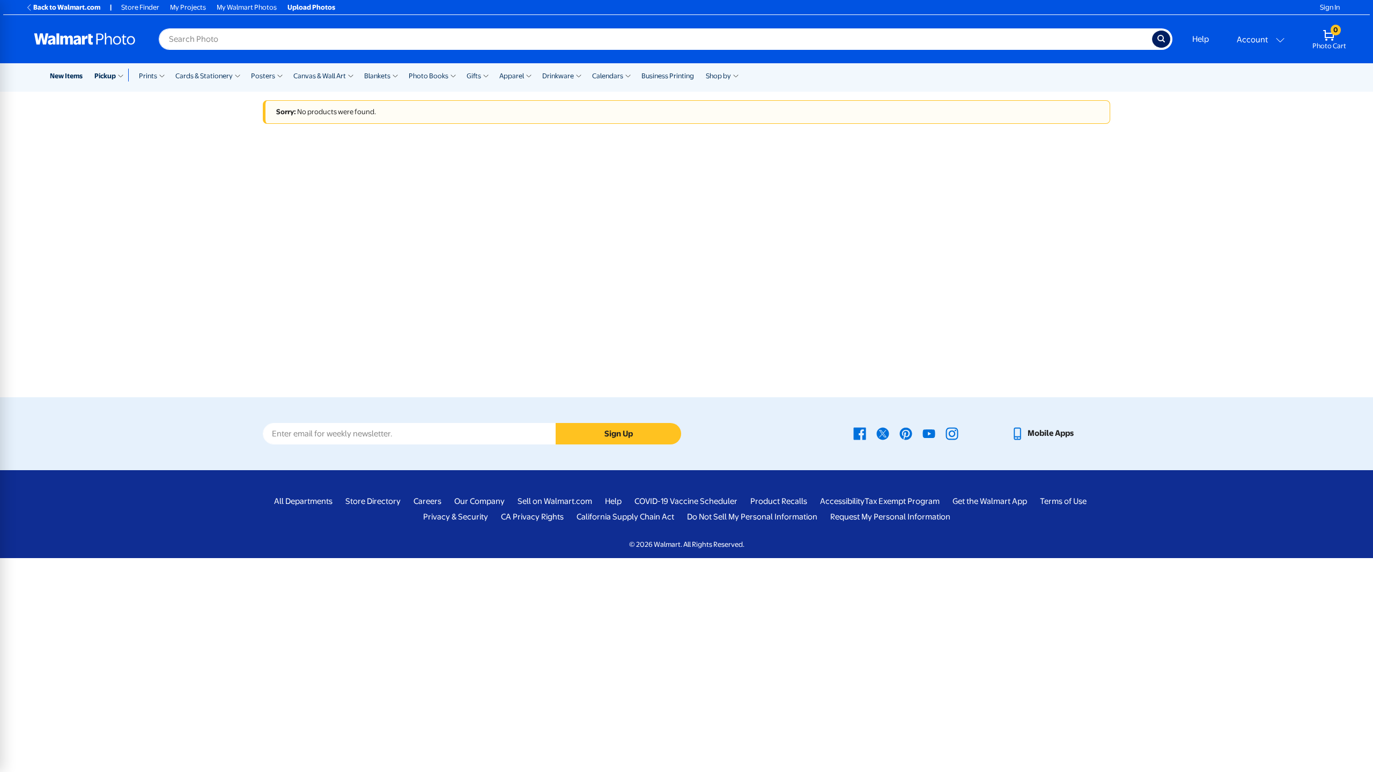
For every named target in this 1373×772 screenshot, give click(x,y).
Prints (148, 76)
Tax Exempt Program (902, 501)
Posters (263, 76)
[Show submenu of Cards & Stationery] (237, 75)
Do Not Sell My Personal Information (752, 517)
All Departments (303, 501)
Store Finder (140, 7)
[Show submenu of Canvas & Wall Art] (351, 75)
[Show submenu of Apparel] (529, 75)
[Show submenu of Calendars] (628, 75)
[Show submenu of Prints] (162, 75)
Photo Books (428, 76)
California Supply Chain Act (625, 517)
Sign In (1330, 7)
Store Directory (373, 501)
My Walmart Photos (247, 7)
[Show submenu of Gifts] (486, 75)
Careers (427, 501)
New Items (66, 76)
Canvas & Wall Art (319, 76)
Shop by (718, 76)
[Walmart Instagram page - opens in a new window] (952, 433)
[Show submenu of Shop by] (736, 75)
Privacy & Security (455, 517)
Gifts (474, 76)
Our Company (479, 501)
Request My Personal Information (890, 517)
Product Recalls (778, 501)
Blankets (377, 76)
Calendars (607, 76)
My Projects (188, 7)
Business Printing (667, 76)
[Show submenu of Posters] (280, 75)
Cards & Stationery (204, 76)
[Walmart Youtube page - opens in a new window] (928, 433)
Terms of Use (1063, 501)
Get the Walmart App (990, 501)
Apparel (511, 76)
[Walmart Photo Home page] (84, 39)
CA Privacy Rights (532, 517)
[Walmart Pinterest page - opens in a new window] (905, 433)
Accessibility (842, 501)
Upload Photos (311, 7)
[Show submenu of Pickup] (123, 75)
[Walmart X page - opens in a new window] (882, 433)
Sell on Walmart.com (555, 501)
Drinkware (558, 76)
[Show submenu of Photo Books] (453, 75)
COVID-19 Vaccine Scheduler (685, 501)
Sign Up (618, 434)
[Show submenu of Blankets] (395, 75)
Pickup (105, 76)
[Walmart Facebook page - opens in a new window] (859, 433)
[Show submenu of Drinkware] (578, 75)
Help (1200, 39)
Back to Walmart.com (66, 7)
